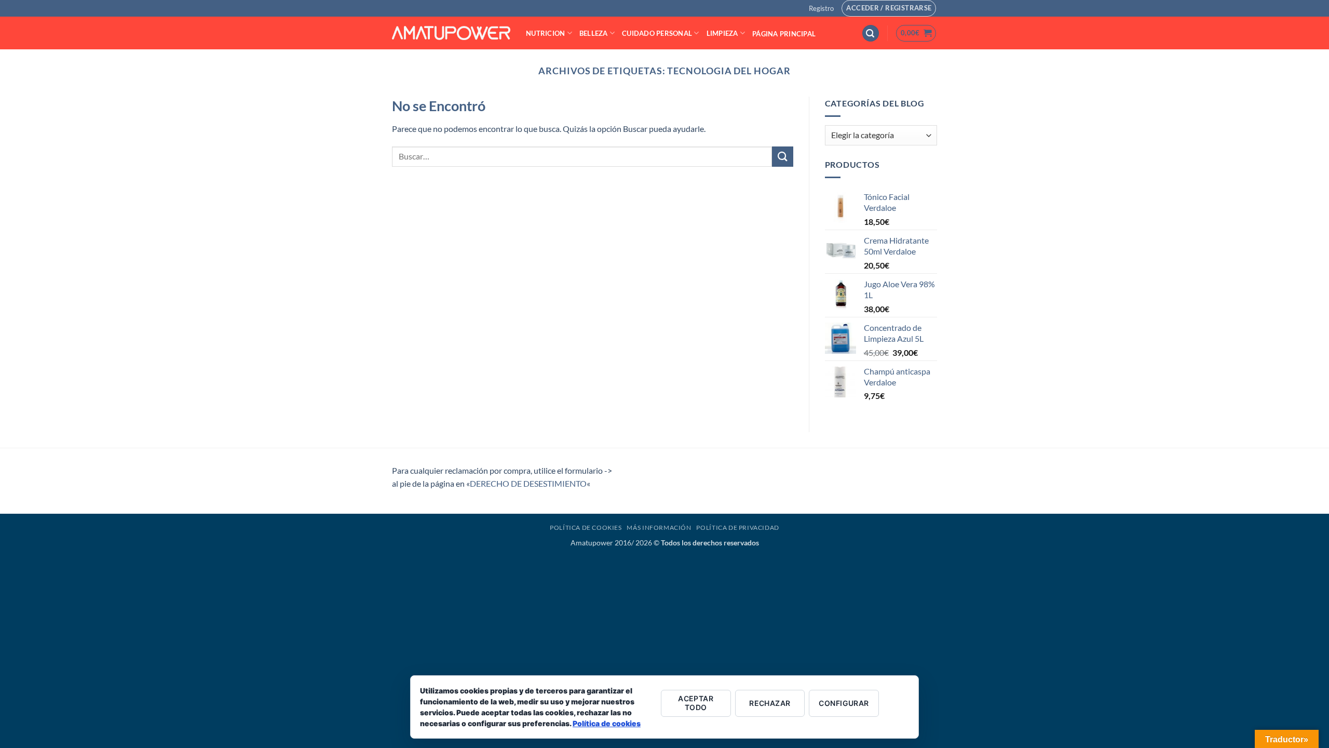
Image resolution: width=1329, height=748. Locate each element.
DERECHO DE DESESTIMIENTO (528, 483)
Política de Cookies (586, 527)
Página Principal (784, 34)
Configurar (844, 703)
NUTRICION (545, 33)
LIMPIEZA (722, 33)
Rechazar (769, 703)
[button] (821, 8)
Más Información (659, 527)
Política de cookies (607, 723)
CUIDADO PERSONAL (657, 33)
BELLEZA (593, 33)
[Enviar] (782, 156)
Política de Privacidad (737, 527)
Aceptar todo (695, 703)
